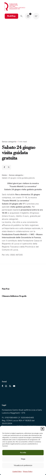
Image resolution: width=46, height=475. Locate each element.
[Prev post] (3, 293)
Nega (23, 459)
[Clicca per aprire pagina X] (9, 386)
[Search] (21, 16)
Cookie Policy (17, 471)
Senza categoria (9, 141)
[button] (42, 429)
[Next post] (5, 293)
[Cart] (28, 16)
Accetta (23, 452)
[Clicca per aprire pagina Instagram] (5, 386)
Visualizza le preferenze (23, 465)
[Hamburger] (36, 16)
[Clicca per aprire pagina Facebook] (3, 386)
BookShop (11, 16)
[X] (8, 167)
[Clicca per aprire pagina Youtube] (13, 386)
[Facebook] (4, 167)
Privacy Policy (27, 471)
